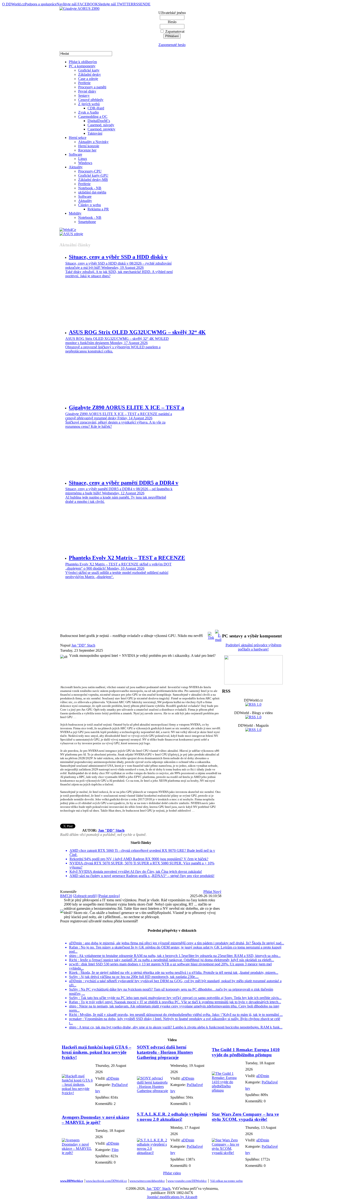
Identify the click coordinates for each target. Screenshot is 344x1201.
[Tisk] (211, 634)
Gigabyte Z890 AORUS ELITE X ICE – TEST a (126, 407)
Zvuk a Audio (88, 112)
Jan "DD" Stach (83, 645)
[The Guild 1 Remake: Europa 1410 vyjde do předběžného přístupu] (227, 1090)
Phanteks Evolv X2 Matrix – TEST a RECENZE (127, 558)
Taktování (95, 133)
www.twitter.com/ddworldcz (147, 1181)
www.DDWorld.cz (71, 1181)
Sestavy (84, 95)
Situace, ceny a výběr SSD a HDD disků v (118, 257)
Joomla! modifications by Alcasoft (172, 1197)
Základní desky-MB (93, 180)
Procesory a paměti (92, 87)
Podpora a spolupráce (41, 4)
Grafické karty (88, 70)
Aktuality (76, 167)
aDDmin (112, 1078)
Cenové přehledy (90, 100)
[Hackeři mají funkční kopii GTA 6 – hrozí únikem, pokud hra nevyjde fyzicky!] (77, 1093)
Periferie (84, 83)
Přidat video (172, 1173)
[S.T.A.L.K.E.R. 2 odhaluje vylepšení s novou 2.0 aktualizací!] (152, 1153)
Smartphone (87, 222)
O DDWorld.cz (13, 4)
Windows (85, 163)
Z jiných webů (89, 104)
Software (75, 154)
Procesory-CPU (90, 171)
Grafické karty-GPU (93, 175)
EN (142, 4)
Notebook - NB (89, 188)
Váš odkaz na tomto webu (226, 1181)
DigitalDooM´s (99, 121)
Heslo (172, 22)
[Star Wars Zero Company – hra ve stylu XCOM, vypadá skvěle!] (227, 1153)
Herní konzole (88, 146)
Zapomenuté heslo (172, 45)
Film (115, 1150)
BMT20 (66, 896)
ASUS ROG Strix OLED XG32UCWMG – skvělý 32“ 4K (137, 332)
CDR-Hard (96, 108)
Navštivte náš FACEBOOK (77, 4)
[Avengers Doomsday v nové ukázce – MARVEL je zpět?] (77, 1153)
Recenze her (87, 150)
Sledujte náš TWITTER (115, 4)
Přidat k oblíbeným (83, 62)
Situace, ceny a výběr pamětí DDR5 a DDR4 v (123, 483)
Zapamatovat (174, 31)
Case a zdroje (88, 79)
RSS (136, 4)
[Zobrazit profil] (85, 896)
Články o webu (89, 205)
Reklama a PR (98, 209)
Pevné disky (87, 91)
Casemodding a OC (92, 117)
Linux (82, 159)
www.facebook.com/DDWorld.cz (106, 1181)
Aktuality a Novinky (93, 142)
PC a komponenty (82, 66)
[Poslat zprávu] (109, 896)
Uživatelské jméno (172, 13)
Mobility (75, 213)
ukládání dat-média (92, 192)
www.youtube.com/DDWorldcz (187, 1181)
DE (147, 4)
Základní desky (89, 74)
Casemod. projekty (101, 129)
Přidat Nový (212, 892)
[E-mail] (218, 634)
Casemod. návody (101, 125)
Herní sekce (77, 138)
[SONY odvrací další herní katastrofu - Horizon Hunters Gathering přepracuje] (152, 1091)
